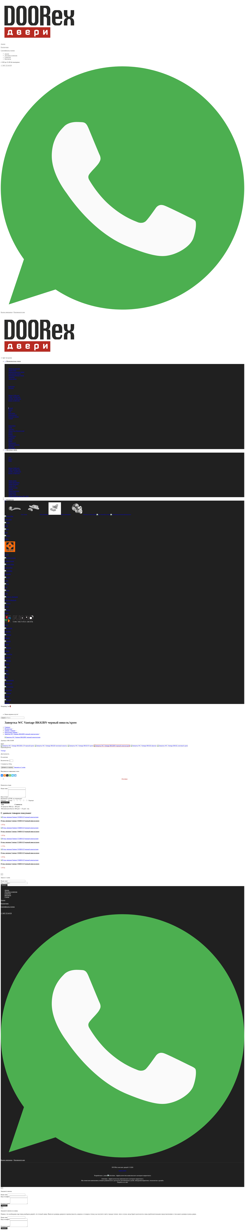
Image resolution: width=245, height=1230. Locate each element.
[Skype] (12, 775)
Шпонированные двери (16, 375)
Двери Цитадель (13, 491)
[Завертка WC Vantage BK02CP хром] (80, 746)
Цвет (2, 744)
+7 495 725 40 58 (6, 65)
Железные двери (11, 450)
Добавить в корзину (7, 767)
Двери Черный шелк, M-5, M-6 (18, 496)
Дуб (9, 411)
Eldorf (10, 441)
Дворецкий (12, 443)
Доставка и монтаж (11, 55)
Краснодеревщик (14, 445)
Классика (11, 386)
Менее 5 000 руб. (14, 395)
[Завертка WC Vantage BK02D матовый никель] (51, 746)
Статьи (7, 897)
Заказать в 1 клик (19, 767)
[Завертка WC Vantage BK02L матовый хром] (172, 746)
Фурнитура (10, 500)
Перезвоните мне (19, 312)
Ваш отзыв (4, 797)
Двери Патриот (13, 484)
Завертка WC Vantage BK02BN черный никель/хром (22, 734)
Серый (10, 418)
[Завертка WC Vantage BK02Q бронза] (143, 746)
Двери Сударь (13, 487)
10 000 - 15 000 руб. (14, 399)
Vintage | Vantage (10, 730)
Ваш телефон (5, 883)
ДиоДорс (11, 446)
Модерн (11, 388)
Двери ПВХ (12, 370)
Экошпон (11, 377)
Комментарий (5, 1203)
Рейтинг (3, 800)
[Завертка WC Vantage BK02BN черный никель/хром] (112, 746)
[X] (7, 775)
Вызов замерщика (6, 312)
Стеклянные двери (14, 374)
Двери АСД (12, 486)
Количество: (5, 760)
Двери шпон (12, 379)
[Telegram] (15, 775)
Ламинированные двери (16, 372)
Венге (10, 410)
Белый (11, 408)
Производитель (6, 747)
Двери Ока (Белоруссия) (16, 431)
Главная (7, 727)
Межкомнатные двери (13, 361)
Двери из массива (14, 368)
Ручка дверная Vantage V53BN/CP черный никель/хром (20, 842)
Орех (10, 461)
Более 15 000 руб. (14, 400)
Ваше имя (4, 881)
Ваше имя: (4, 788)
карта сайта (122, 1170)
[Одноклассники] (4, 775)
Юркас (10, 434)
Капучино (11, 413)
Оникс (10, 439)
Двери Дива (12, 494)
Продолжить (5, 802)
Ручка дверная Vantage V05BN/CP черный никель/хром (20, 821)
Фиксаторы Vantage (11, 732)
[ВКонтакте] (2, 775)
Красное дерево (13, 417)
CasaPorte (11, 438)
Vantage (3, 750)
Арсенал (11, 429)
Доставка (124, 779)
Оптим (10, 489)
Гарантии (8, 57)
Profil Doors (12, 436)
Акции (7, 54)
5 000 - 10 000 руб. (14, 397)
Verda (10, 427)
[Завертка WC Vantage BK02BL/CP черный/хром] (17, 746)
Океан (10, 432)
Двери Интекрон (13, 482)
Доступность (5, 754)
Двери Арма (12, 481)
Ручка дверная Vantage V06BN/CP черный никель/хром (20, 831)
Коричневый (12, 415)
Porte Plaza (11, 448)
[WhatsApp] (10, 775)
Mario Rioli (11, 426)
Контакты (8, 59)
